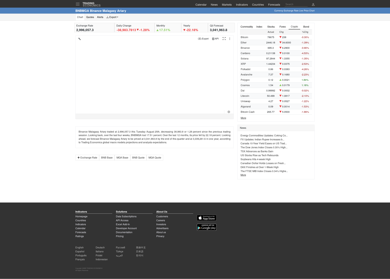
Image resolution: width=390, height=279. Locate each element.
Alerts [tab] (100, 17)
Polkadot (245, 69)
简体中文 (141, 247)
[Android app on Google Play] (206, 227)
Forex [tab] (283, 26)
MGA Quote (155, 157)
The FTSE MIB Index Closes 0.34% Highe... (264, 171)
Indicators (80, 224)
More (243, 118)
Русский (120, 247)
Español (79, 251)
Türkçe (119, 251)
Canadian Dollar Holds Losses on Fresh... (263, 163)
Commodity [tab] (247, 26)
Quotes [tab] (90, 17)
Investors (161, 224)
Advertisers (162, 228)
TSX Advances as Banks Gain (257, 151)
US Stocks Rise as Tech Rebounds (259, 155)
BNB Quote (138, 157)
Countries (80, 220)
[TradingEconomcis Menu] (78, 4)
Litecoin (245, 96)
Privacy (160, 236)
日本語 (139, 251)
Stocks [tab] (271, 26)
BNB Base (107, 157)
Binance (245, 48)
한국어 (139, 255)
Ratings (79, 236)
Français (80, 259)
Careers (160, 220)
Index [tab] (259, 26)
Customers (162, 216)
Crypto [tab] (294, 26)
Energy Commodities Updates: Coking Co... (264, 135)
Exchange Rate (88, 157)
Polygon (245, 80)
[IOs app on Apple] (206, 218)
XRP (243, 64)
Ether (243, 42)
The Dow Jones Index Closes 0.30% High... (264, 147)
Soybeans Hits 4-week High (256, 159)
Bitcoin (244, 37)
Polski (99, 255)
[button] (313, 5)
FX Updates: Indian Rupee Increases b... (262, 139)
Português (81, 255)
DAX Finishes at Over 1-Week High (260, 167)
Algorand (246, 106)
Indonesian (102, 259)
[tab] (112, 17)
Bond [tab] (306, 26)
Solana (244, 58)
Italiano (100, 251)
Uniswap (245, 101)
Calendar (80, 228)
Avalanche (246, 74)
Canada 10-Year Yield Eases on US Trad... (264, 143)
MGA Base (122, 157)
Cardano (245, 53)
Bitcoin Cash (248, 112)
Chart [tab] (80, 17)
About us (161, 232)
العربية (119, 255)
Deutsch (100, 247)
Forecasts (80, 232)
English (79, 247)
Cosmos (245, 85)
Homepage (81, 216)
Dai (243, 90)
